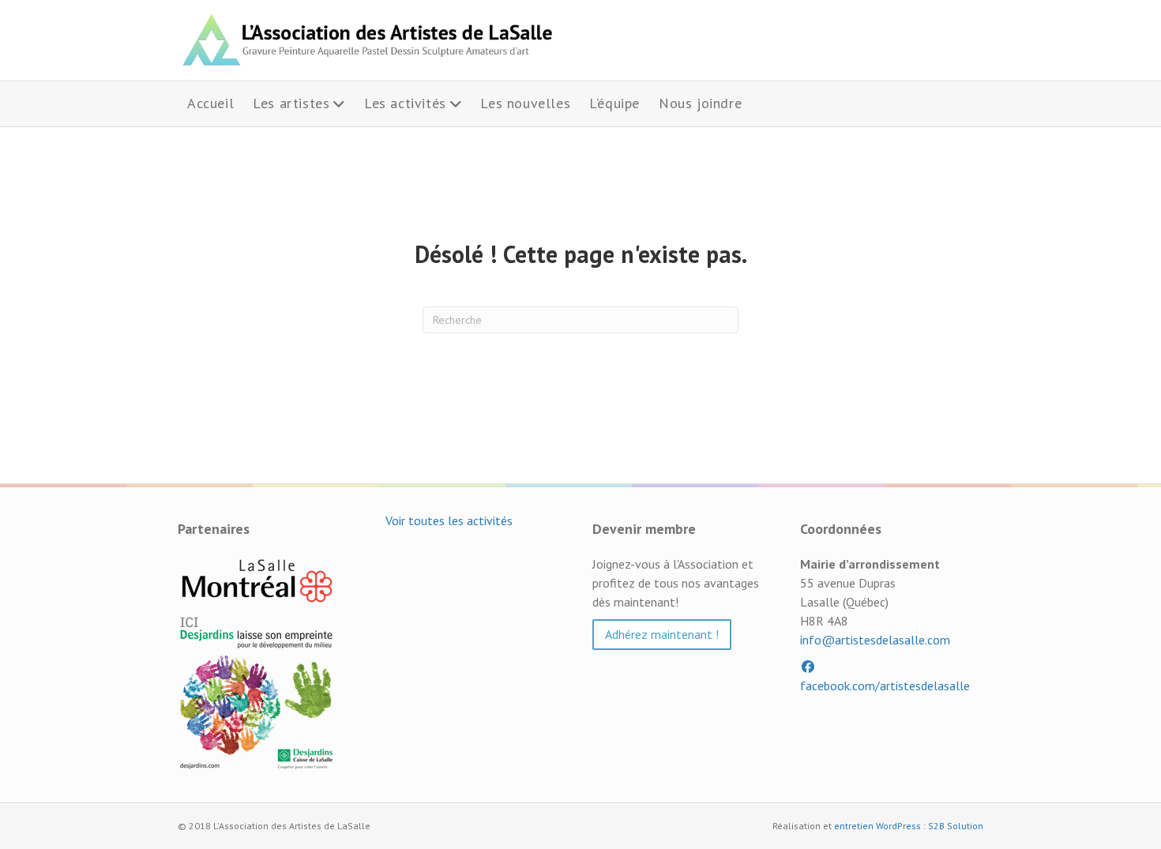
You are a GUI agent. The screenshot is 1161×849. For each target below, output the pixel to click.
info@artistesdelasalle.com (875, 640)
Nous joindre (700, 103)
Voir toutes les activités (449, 520)
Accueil (210, 103)
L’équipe (614, 103)
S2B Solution (955, 826)
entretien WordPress (877, 826)
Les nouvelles (525, 103)
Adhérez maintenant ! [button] (662, 634)
